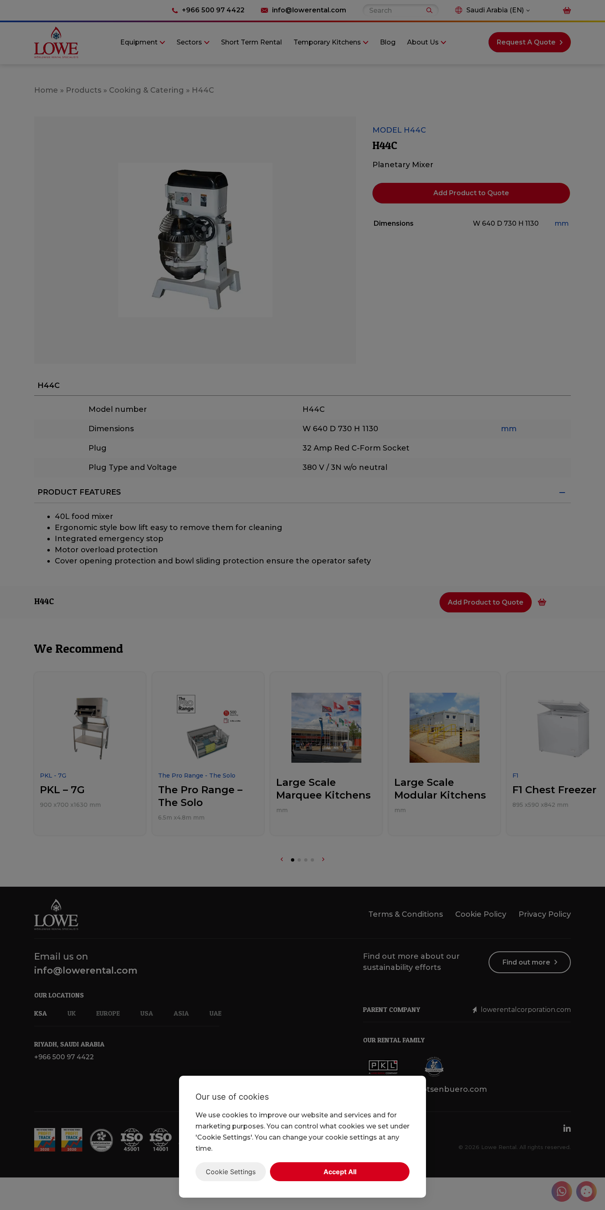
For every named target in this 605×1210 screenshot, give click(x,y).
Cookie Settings (231, 1172)
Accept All (339, 1172)
